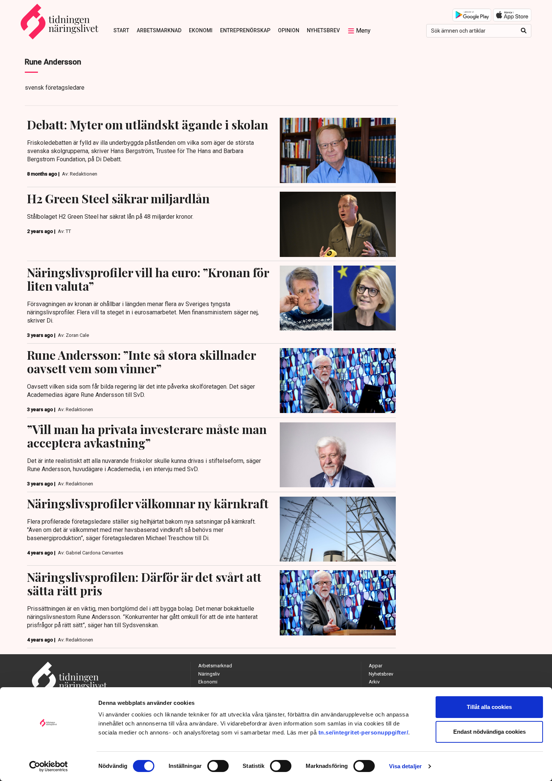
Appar (375, 665)
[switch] (218, 766)
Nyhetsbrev (323, 30)
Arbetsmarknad (159, 30)
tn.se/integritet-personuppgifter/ (363, 732)
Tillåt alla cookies (489, 707)
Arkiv (374, 682)
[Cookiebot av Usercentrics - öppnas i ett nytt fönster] (48, 766)
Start (121, 30)
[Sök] (523, 30)
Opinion (288, 30)
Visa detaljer (405, 766)
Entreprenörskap (245, 30)
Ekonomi (201, 30)
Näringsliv (209, 674)
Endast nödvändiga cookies (489, 731)
